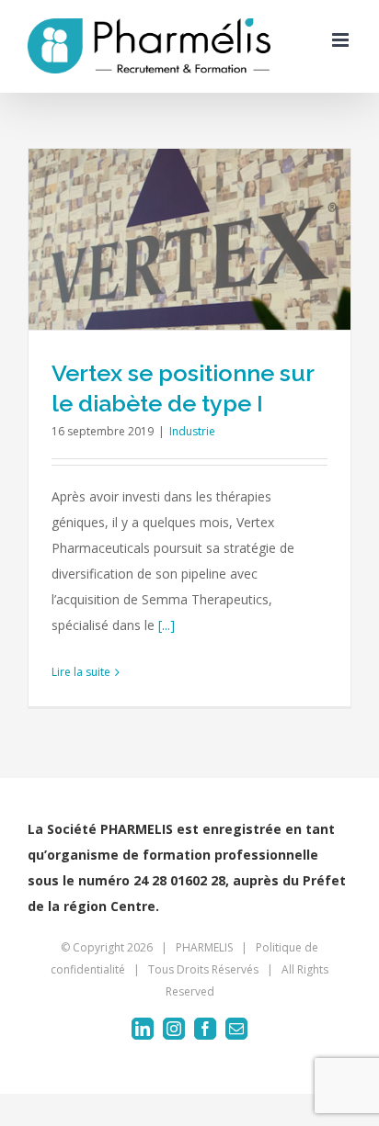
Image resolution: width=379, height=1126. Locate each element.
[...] (166, 625)
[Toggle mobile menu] (341, 40)
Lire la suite (81, 672)
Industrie (192, 431)
